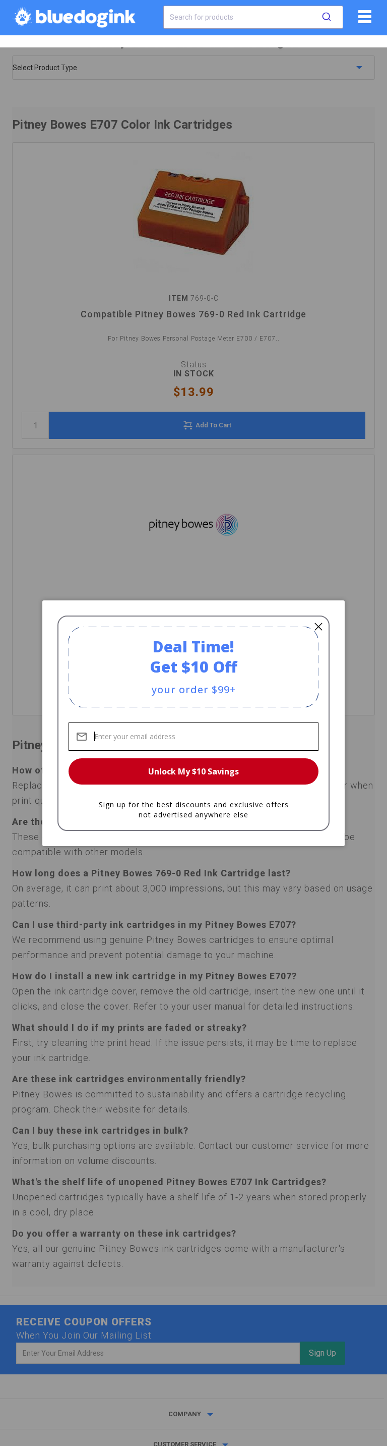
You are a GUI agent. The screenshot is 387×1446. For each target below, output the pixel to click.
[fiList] (363, 20)
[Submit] (326, 17)
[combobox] (253, 17)
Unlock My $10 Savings (193, 771)
